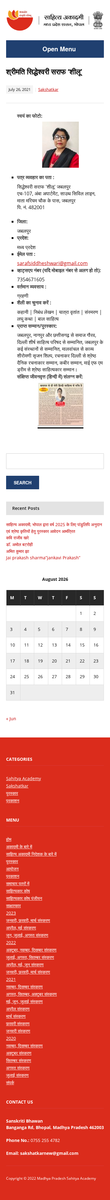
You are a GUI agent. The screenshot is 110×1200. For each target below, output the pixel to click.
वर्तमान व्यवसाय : (31, 286)
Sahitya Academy (23, 778)
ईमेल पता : (26, 254)
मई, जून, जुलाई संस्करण (24, 1001)
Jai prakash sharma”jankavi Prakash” (43, 558)
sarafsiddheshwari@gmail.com (52, 263)
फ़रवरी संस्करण (18, 1023)
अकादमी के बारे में (19, 847)
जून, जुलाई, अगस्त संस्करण (27, 935)
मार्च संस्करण (16, 1016)
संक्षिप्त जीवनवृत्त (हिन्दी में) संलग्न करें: (50, 376)
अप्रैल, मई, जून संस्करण (25, 964)
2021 (11, 979)
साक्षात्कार (13, 906)
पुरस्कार (12, 793)
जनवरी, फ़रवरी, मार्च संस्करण (28, 920)
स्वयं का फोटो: (29, 115)
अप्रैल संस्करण (18, 1009)
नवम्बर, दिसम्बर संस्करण (24, 987)
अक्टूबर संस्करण (18, 1053)
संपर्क (10, 1082)
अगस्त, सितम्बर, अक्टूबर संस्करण (31, 994)
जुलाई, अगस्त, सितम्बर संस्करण (30, 957)
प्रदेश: (23, 237)
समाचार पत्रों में (17, 883)
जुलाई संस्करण (17, 1075)
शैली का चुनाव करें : (34, 302)
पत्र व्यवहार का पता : (35, 177)
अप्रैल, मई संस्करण (21, 928)
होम (8, 839)
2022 (11, 942)
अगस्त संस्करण (18, 1068)
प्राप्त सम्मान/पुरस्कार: (37, 325)
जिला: (22, 221)
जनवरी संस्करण (18, 1031)
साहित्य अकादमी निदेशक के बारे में (31, 854)
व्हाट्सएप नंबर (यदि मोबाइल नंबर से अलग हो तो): (59, 270)
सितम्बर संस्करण (18, 1060)
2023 (11, 913)
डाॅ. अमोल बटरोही (19, 544)
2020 (11, 1038)
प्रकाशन (12, 800)
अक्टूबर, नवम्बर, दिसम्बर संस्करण (31, 950)
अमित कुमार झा (17, 551)
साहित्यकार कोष (18, 891)
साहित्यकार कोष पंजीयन (24, 898)
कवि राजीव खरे (17, 538)
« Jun (11, 718)
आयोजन (12, 869)
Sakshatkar (48, 89)
